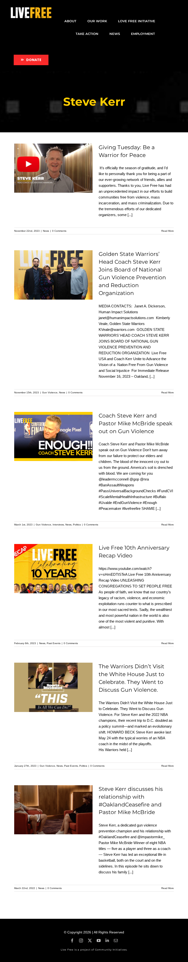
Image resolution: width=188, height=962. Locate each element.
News (46, 231)
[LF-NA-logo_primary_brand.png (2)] (31, 9)
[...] (130, 215)
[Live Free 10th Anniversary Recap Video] (53, 568)
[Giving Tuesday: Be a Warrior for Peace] (53, 168)
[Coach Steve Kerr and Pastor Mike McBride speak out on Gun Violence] (53, 436)
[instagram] (81, 940)
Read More (167, 231)
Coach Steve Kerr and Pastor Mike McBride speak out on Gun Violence (135, 423)
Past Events (53, 643)
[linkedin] (107, 940)
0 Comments (59, 231)
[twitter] (90, 940)
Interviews (58, 524)
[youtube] (99, 940)
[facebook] (72, 940)
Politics (77, 524)
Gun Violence (50, 392)
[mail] (116, 940)
